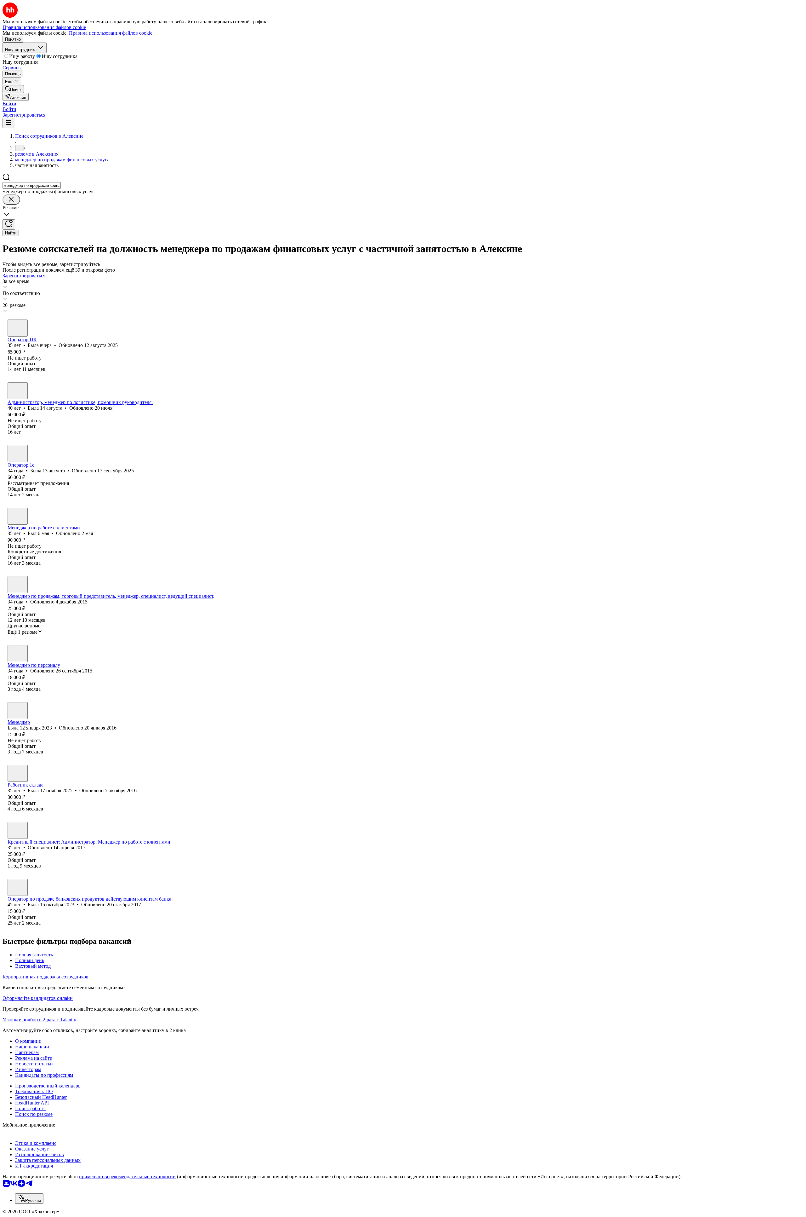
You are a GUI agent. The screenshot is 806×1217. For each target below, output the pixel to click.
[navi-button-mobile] (9, 123)
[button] (9, 103)
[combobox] (32, 185)
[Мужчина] (18, 516)
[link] (13, 89)
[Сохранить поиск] (9, 224)
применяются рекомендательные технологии (127, 1176)
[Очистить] (11, 199)
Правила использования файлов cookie (110, 33)
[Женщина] (18, 328)
